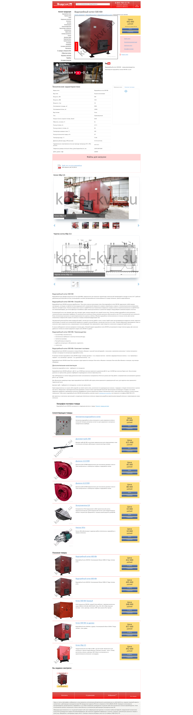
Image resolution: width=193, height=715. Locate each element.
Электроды (68, 42)
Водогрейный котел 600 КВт (86, 579)
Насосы (69, 35)
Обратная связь (66, 53)
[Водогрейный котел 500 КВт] (96, 37)
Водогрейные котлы (66, 14)
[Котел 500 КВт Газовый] (63, 610)
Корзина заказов (66, 55)
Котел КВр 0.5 (81, 645)
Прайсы (68, 58)
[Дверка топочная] (119, 97)
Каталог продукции (64, 12)
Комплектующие (67, 40)
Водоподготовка (67, 39)
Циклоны (69, 23)
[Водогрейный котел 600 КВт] (63, 588)
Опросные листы (128, 45)
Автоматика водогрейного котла (88, 417)
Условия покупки (66, 60)
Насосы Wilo (80, 528)
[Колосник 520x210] (132, 97)
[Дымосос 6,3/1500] (63, 492)
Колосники (68, 21)
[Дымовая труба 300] (63, 448)
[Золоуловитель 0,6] (63, 514)
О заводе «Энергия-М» (64, 51)
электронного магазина (105, 393)
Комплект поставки (129, 87)
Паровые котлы (67, 15)
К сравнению (90, 695)
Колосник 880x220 (132, 108)
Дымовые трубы (67, 37)
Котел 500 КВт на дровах (85, 623)
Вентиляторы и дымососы (65, 28)
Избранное (112, 695)
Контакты (68, 48)
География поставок (129, 49)
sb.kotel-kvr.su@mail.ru (122, 6)
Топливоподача (67, 24)
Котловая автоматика (66, 33)
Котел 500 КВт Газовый (84, 601)
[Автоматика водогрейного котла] (63, 426)
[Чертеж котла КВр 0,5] (96, 257)
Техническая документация (130, 42)
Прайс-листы (127, 38)
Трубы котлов (68, 31)
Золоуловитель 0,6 (83, 505)
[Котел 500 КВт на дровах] (63, 632)
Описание (76, 46)
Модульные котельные (66, 19)
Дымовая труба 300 (83, 439)
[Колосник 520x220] (119, 114)
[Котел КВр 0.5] (63, 654)
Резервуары (68, 44)
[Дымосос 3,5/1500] (63, 470)
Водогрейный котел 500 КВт (62, 673)
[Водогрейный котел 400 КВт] (63, 565)
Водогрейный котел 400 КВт (86, 556)
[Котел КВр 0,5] (96, 198)
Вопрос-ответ (124, 54)
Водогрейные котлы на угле (105, 14)
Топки (69, 17)
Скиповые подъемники (66, 46)
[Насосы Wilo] (63, 537)
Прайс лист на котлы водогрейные (72, 165)
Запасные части (118, 87)
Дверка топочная (119, 91)
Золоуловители (67, 30)
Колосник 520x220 (119, 108)
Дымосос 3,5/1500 (83, 461)
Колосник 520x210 (132, 91)
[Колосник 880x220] (132, 114)
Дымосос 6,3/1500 (83, 483)
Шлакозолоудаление (66, 26)
